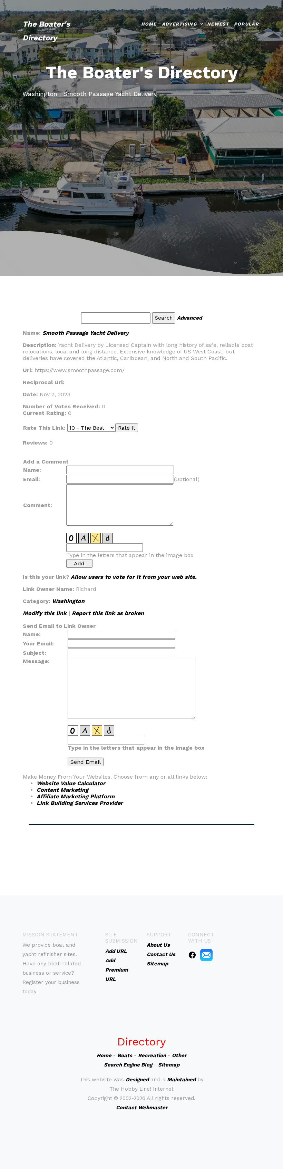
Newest (218, 24)
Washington (68, 601)
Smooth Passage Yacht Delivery (85, 333)
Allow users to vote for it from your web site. (134, 577)
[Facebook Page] (192, 955)
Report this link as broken (108, 613)
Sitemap (168, 1065)
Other (179, 1055)
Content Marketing (62, 790)
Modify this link (45, 613)
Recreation (152, 1055)
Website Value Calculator (71, 783)
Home (149, 24)
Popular (246, 24)
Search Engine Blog (128, 1065)
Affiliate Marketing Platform (76, 796)
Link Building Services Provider (80, 803)
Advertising (179, 24)
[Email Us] (206, 955)
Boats (124, 1055)
